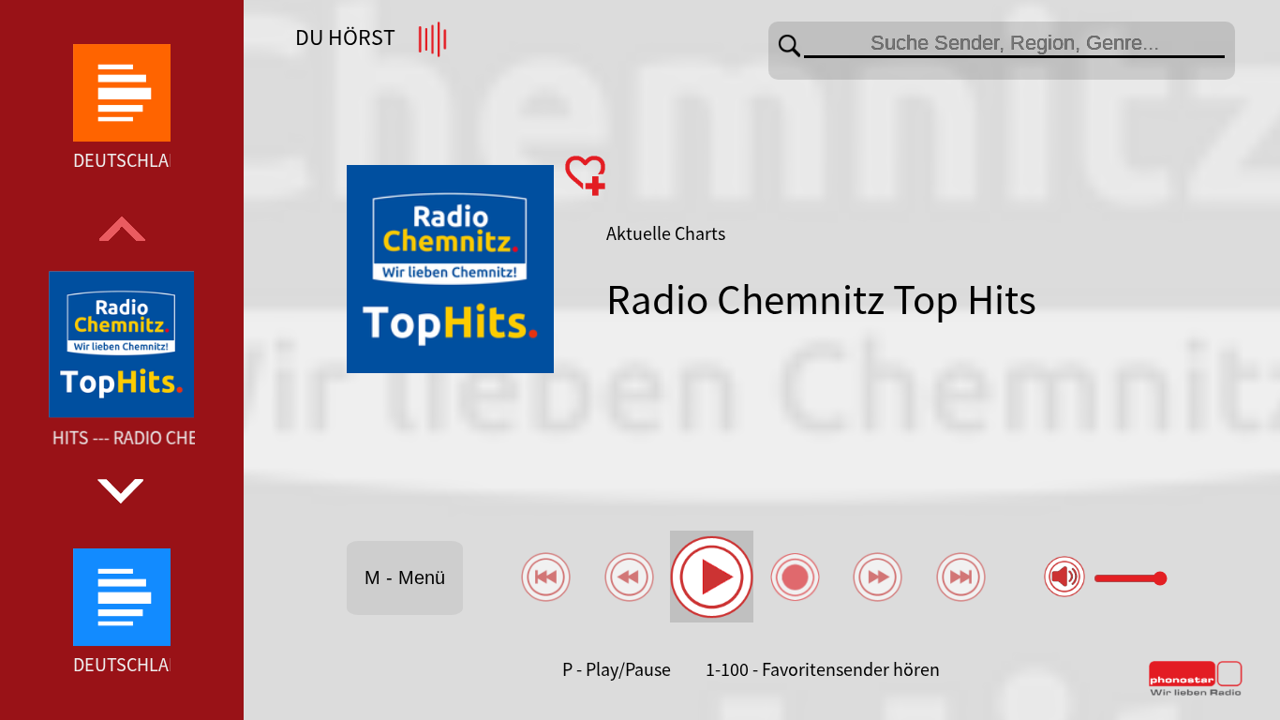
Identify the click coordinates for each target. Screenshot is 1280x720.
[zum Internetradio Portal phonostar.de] (1196, 691)
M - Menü (405, 577)
